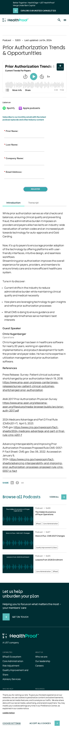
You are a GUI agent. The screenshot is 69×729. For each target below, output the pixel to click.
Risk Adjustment (11, 665)
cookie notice (9, 713)
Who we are (41, 656)
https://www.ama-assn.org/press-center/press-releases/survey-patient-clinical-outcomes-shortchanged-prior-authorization (31, 386)
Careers (39, 665)
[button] (22, 483)
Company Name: (14, 158)
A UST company (11, 642)
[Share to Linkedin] (12, 483)
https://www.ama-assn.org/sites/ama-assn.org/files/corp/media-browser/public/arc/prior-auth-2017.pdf (33, 406)
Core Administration (13, 661)
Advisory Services (12, 679)
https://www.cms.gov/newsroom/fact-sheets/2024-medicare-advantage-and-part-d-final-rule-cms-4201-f (34, 431)
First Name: (11, 131)
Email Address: (13, 172)
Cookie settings (12, 723)
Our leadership (42, 661)
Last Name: (11, 144)
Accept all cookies (40, 723)
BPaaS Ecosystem (12, 656)
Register (35, 189)
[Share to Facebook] (17, 483)
